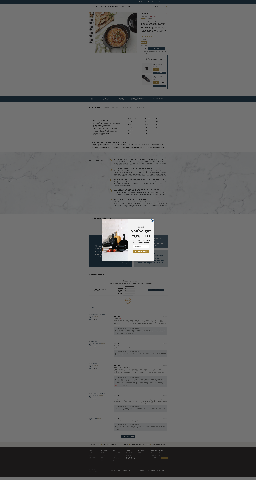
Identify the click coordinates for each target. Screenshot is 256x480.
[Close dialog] (152, 220)
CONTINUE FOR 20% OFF (141, 251)
